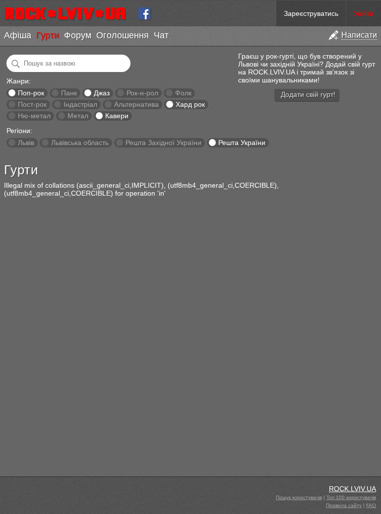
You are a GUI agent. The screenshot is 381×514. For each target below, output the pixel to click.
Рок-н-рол (142, 93)
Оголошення (122, 35)
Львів (26, 143)
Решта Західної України (163, 143)
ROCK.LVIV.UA (352, 489)
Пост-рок (32, 104)
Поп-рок (31, 93)
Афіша (17, 35)
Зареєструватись (311, 13)
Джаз (102, 93)
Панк (69, 93)
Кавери (116, 116)
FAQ (371, 505)
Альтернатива (136, 104)
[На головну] (69, 13)
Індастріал (80, 104)
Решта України (241, 143)
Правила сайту (344, 505)
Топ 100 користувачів (351, 497)
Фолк (183, 93)
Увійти (364, 13)
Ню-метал (34, 116)
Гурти (47, 35)
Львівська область (80, 143)
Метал (77, 116)
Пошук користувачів (299, 497)
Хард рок (190, 104)
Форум (77, 35)
